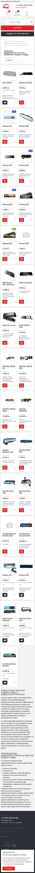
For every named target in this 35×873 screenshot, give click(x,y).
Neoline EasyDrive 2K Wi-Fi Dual (7, 451)
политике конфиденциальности (14, 863)
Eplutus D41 (7, 165)
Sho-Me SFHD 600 (24, 451)
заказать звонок (21, 7)
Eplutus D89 (24, 575)
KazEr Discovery (9, 325)
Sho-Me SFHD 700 (7, 492)
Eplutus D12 (7, 126)
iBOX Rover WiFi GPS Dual (8, 283)
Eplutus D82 (24, 165)
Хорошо (8, 868)
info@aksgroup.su (6, 820)
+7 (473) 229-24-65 (23, 5)
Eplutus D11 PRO (25, 82)
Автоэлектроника (19, 41)
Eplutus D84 (7, 204)
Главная (6, 41)
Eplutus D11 (6, 575)
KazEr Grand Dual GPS (7, 619)
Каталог (11, 41)
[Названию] (14, 61)
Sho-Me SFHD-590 (25, 492)
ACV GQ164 (7, 82)
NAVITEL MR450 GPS (25, 367)
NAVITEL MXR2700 (23, 410)
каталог (17, 28)
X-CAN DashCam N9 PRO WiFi (9, 534)
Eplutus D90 (24, 204)
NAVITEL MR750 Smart (9, 410)
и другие (6, 849)
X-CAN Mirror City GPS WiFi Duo (24, 535)
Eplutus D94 (24, 243)
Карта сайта (5, 836)
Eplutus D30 (24, 126)
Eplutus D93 (7, 243)
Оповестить (4, 102)
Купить (21, 102)
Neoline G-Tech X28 (25, 619)
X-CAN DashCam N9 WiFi (9, 665)
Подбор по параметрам (17, 34)
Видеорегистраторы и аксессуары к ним (15, 43)
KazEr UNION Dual (24, 326)
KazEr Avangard (25, 282)
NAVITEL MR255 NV (8, 367)
